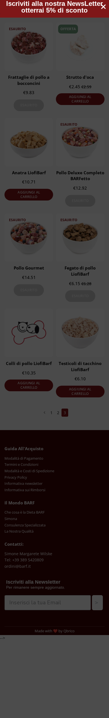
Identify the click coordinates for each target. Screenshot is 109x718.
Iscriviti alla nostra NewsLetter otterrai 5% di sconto (54, 7)
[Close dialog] (103, 6)
